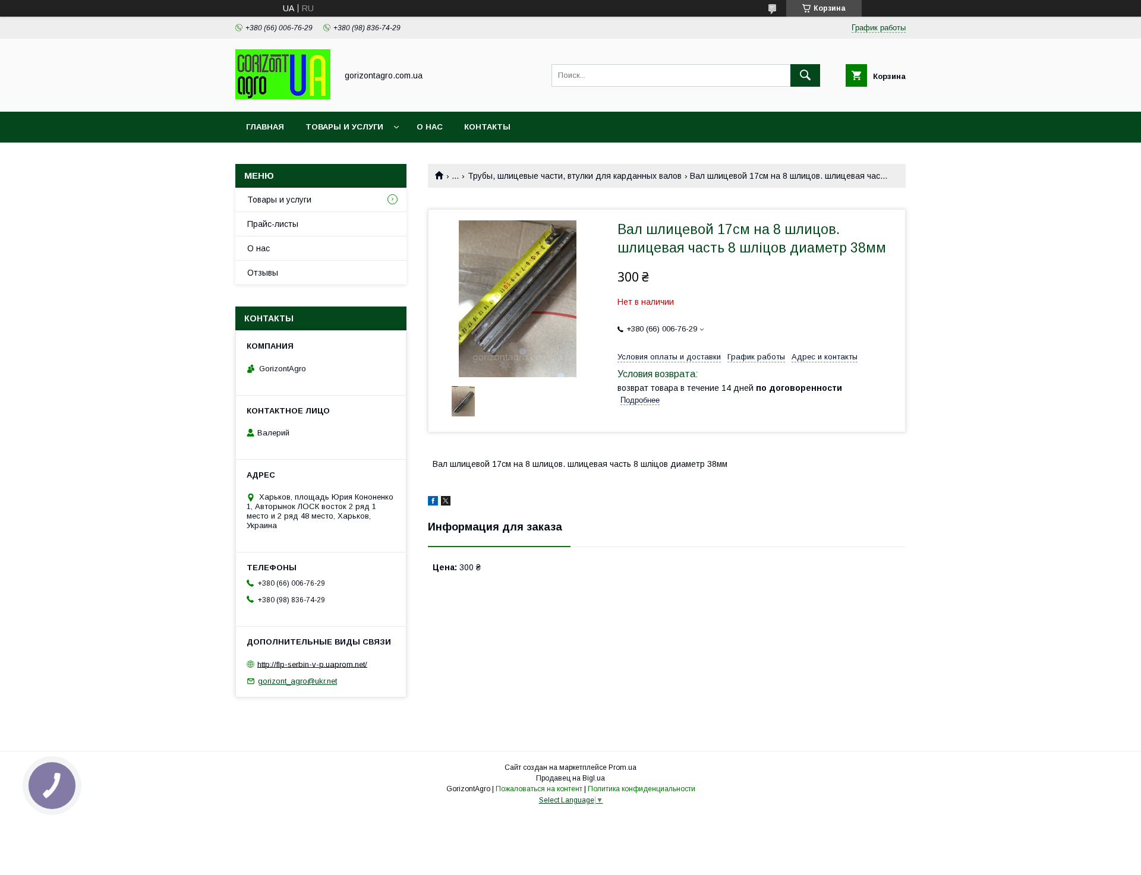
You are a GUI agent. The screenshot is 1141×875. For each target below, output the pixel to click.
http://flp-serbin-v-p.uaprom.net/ (312, 663)
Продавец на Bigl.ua (570, 778)
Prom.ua (622, 767)
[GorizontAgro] (282, 96)
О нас (430, 126)
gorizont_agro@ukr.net (297, 681)
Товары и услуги (344, 126)
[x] (445, 502)
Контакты (487, 126)
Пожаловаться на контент (539, 789)
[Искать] (805, 75)
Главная (265, 126)
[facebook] (433, 502)
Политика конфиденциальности (641, 789)
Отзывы (262, 272)
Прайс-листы (272, 224)
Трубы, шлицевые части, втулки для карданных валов (575, 176)
